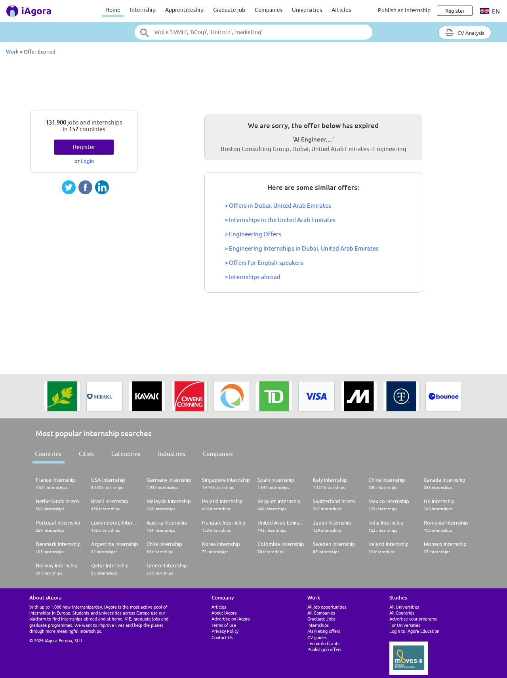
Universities (307, 10)
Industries (171, 453)
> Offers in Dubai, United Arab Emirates (278, 205)
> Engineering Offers (253, 234)
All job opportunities (327, 606)
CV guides (317, 637)
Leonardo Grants (323, 643)
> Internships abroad (252, 277)
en (495, 11)
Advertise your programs (413, 618)
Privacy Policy (225, 631)
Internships (318, 625)
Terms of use (224, 625)
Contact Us (222, 637)
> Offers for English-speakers (264, 262)
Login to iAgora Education (414, 631)
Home (112, 10)
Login (87, 161)
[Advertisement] (253, 85)
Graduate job (229, 10)
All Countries (401, 612)
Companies (268, 10)
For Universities (404, 625)
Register (84, 147)
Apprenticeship (184, 10)
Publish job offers (324, 649)
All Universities (404, 606)
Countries (48, 453)
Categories (126, 453)
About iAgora (224, 612)
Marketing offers (323, 631)
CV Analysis (470, 33)
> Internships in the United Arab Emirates (280, 219)
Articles (341, 10)
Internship (143, 10)
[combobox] (253, 32)
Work (12, 51)
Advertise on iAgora (231, 618)
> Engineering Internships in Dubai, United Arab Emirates (302, 248)
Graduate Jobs (321, 618)
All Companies (321, 612)
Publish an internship (404, 10)
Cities (86, 453)
